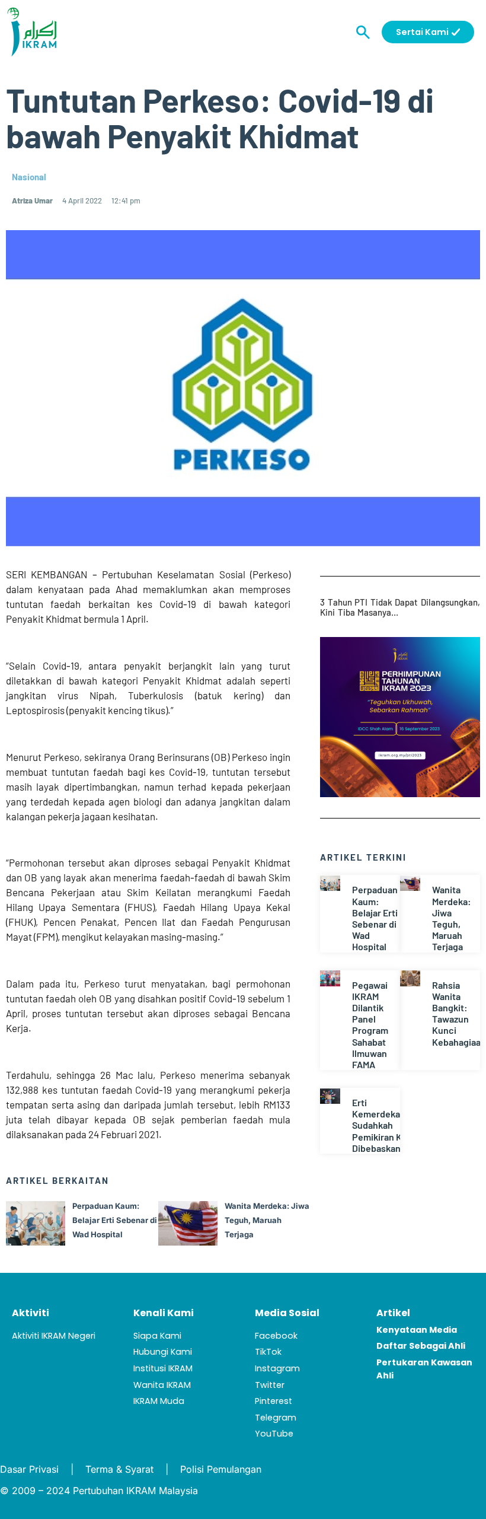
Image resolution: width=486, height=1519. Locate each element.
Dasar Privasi (29, 1469)
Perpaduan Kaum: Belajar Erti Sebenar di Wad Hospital (375, 918)
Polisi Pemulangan (220, 1469)
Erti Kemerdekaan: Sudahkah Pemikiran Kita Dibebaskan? (383, 1125)
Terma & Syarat (119, 1469)
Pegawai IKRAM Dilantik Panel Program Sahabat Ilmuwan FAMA (370, 1024)
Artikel (393, 1313)
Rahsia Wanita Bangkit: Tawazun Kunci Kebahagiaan (459, 1013)
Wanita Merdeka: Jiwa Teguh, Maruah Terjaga (451, 918)
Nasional (29, 176)
